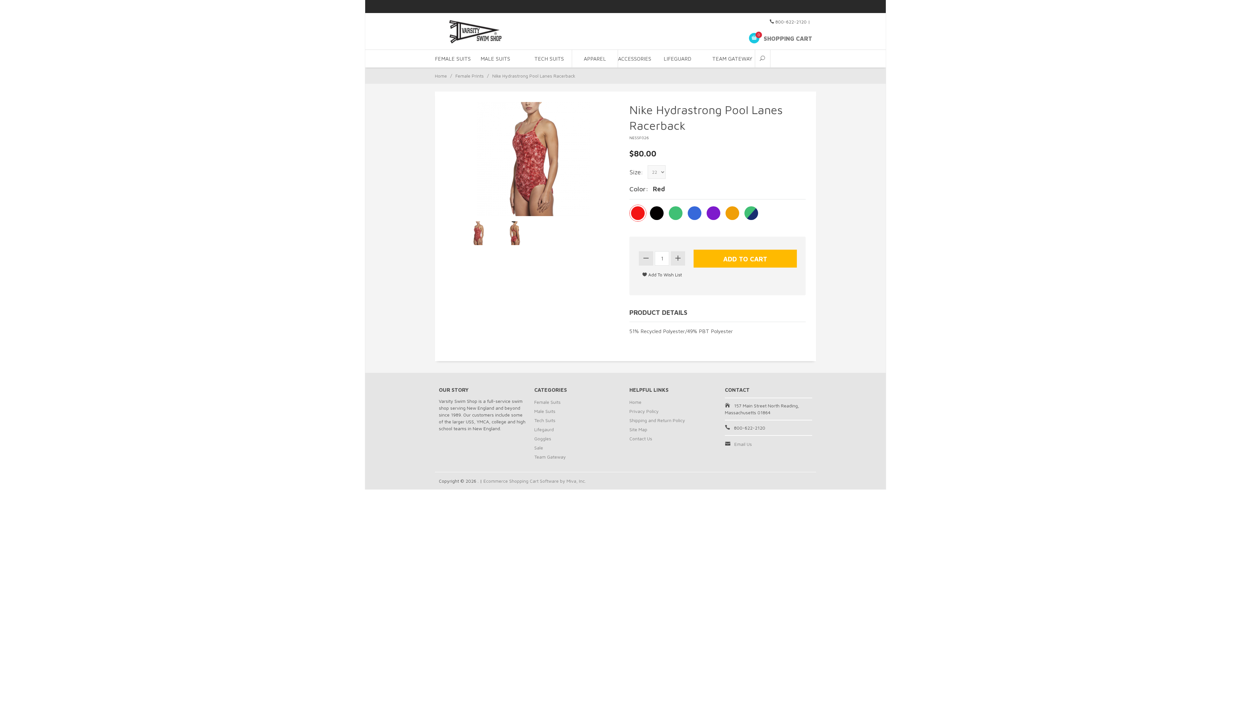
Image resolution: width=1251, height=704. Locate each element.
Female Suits (547, 402)
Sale (538, 447)
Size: (636, 172)
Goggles (542, 438)
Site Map (638, 429)
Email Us (743, 444)
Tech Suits (549, 59)
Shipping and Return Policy (657, 420)
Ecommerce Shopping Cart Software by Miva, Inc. (534, 481)
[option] (478, 233)
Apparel (595, 59)
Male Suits (544, 411)
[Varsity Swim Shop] (498, 31)
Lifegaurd (544, 429)
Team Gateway (732, 59)
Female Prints (469, 76)
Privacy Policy (644, 411)
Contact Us (640, 438)
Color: (638, 189)
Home (441, 76)
